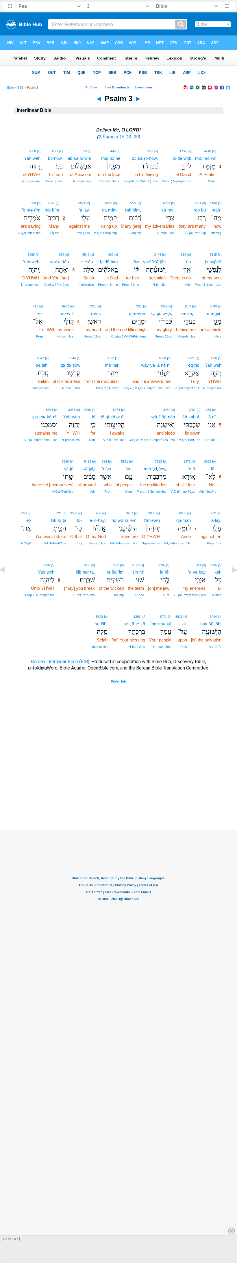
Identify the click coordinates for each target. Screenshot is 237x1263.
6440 (112, 151)
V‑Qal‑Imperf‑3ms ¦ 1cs (41, 440)
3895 (161, 565)
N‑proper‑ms (82, 181)
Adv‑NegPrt (207, 491)
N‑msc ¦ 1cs (163, 336)
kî (93, 416)
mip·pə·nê (110, 158)
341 (198, 565)
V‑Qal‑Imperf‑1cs (187, 388)
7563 (115, 565)
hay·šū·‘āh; (210, 623)
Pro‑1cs (210, 440)
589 (208, 409)
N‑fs (166, 595)
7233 (158, 461)
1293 (137, 616)
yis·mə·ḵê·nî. (45, 416)
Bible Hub (118, 681)
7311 (138, 306)
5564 (49, 409)
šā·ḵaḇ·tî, (191, 416)
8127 (135, 565)
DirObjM (25, 543)
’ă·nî (212, 416)
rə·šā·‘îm (115, 572)
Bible (10, 87)
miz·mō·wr (205, 158)
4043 (213, 306)
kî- (79, 520)
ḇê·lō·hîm (109, 261)
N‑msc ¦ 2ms (162, 646)
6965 (108, 203)
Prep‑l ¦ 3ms (130, 284)
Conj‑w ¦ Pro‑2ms (56, 284)
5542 (85, 254)
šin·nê (138, 572)
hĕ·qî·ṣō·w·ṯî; (112, 416)
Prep (39, 336)
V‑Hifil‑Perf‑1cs (114, 440)
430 (110, 254)
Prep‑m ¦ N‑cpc (109, 181)
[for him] (136, 254)
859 (61, 254)
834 (104, 461)
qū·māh (183, 520)
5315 (213, 254)
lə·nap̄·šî (213, 261)
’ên (188, 261)
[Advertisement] (118, 794)
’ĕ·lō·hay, (97, 520)
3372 (187, 461)
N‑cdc (139, 595)
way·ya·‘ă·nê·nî (156, 365)
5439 (87, 461)
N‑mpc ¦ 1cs (166, 233)
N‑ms (212, 181)
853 (24, 513)
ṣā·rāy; (168, 209)
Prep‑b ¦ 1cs (187, 336)
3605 (213, 565)
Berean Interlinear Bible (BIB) (60, 661)
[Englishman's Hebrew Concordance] (138, 254)
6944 (72, 358)
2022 (110, 358)
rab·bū (200, 209)
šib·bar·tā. (85, 572)
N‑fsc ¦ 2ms (137, 646)
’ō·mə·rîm (31, 209)
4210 (207, 151)
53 (85, 151)
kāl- (217, 572)
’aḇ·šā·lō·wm (79, 158)
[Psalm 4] (230, 583)
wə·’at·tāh (59, 261)
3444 (157, 254)
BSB (20, 87)
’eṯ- (28, 520)
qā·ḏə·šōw (70, 365)
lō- (213, 468)
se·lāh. (87, 261)
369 (183, 254)
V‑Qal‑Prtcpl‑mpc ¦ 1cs (189, 595)
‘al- (184, 623)
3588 (87, 409)
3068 (32, 151)
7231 (197, 203)
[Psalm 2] (7, 583)
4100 (213, 203)
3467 (129, 513)
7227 (132, 203)
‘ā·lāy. (84, 209)
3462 (166, 409)
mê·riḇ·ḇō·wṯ (154, 468)
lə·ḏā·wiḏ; (182, 158)
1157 (187, 306)
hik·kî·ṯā (58, 520)
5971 (124, 461)
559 (33, 203)
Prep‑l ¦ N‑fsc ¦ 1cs (208, 284)
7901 (192, 409)
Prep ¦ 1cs (82, 233)
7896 (65, 461)
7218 (92, 306)
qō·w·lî (67, 313)
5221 (58, 513)
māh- (216, 209)
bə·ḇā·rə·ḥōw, (145, 158)
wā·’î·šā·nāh (163, 416)
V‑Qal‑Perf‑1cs (189, 440)
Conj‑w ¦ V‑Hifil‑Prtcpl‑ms (129, 336)
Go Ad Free (10, 1238)
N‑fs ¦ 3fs (159, 284)
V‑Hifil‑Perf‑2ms (55, 543)
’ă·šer (106, 468)
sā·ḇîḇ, (89, 468)
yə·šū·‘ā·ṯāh (154, 261)
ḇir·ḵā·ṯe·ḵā (134, 623)
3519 (163, 306)
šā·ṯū (68, 468)
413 (35, 306)
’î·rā (191, 468)
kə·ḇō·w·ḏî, (161, 313)
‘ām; (129, 468)
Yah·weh (32, 158)
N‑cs (217, 336)
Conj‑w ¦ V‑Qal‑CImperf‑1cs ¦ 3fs (152, 440)
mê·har (111, 365)
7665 (86, 565)
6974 (116, 409)
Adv (188, 284)
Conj (92, 440)
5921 (81, 203)
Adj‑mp (136, 233)
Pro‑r (108, 491)
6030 (162, 358)
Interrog (215, 233)
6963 (65, 306)
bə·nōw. (55, 158)
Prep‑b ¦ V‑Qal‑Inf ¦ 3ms (141, 181)
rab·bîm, (133, 209)
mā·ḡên (214, 313)
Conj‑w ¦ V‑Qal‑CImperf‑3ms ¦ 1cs (147, 388)
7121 (191, 358)
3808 (207, 461)
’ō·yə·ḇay (197, 572)
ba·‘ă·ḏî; (188, 313)
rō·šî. (96, 313)
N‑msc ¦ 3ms (54, 181)
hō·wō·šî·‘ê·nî (125, 520)
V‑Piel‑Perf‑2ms (84, 595)
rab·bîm (52, 209)
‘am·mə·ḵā (161, 623)
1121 (54, 151)
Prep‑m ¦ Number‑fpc (151, 491)
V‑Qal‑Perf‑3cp (195, 233)
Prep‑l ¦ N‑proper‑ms (176, 181)
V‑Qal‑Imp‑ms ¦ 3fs (177, 543)
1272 (149, 151)
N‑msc (216, 595)
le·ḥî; (164, 572)
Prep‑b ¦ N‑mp (108, 284)
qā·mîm (109, 209)
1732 (182, 151)
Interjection (86, 284)
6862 (166, 203)
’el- (40, 313)
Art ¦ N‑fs (215, 646)
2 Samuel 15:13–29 (119, 136)
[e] (214, 151)
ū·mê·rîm (138, 313)
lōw (136, 261)
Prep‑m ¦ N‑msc (107, 388)
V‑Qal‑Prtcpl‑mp (105, 233)
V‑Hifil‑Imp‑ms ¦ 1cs (124, 543)
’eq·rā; (193, 365)
